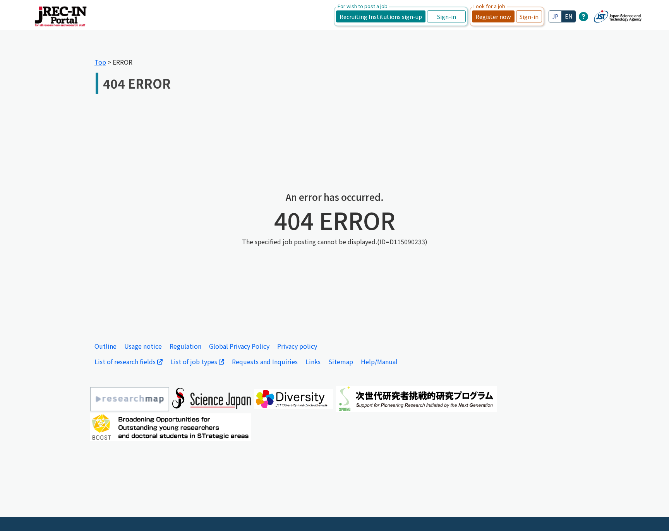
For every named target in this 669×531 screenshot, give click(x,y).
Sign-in (446, 16)
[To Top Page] (651, 513)
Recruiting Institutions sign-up (381, 16)
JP (555, 16)
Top (100, 62)
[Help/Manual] (583, 16)
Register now (493, 16)
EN (568, 16)
